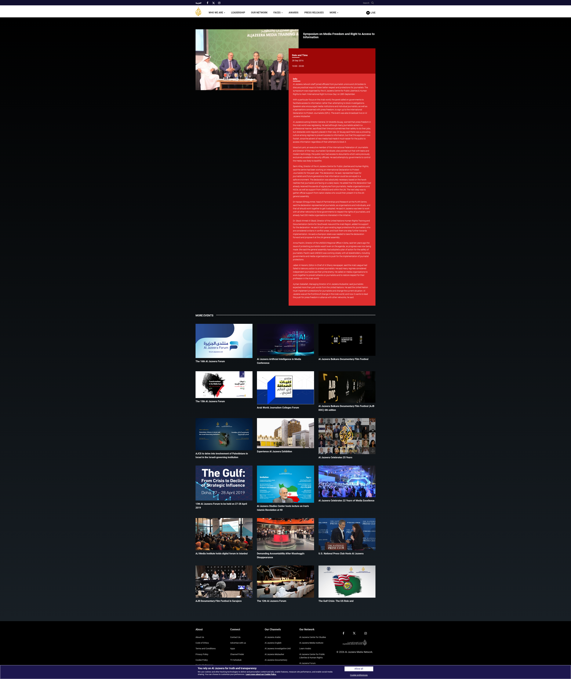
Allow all (358, 669)
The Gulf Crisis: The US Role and (336, 601)
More (333, 12)
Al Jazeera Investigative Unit (278, 648)
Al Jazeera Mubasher (274, 654)
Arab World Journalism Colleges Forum (278, 407)
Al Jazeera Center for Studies (312, 637)
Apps (232, 648)
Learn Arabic (305, 648)
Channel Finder (237, 654)
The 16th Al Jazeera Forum (210, 361)
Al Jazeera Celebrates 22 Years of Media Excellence (346, 500)
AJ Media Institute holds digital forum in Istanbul (222, 553)
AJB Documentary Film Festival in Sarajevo (219, 601)
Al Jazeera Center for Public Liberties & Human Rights (312, 656)
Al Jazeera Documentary (276, 660)
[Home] (201, 11)
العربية (198, 3)
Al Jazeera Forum (307, 663)
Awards (293, 12)
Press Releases (314, 12)
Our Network (259, 12)
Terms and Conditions (206, 648)
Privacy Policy (202, 654)
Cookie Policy (202, 660)
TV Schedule (235, 660)
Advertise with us (238, 643)
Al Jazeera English (273, 643)
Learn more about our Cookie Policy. (261, 674)
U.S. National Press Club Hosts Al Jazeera (341, 553)
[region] (285, 672)
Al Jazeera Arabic (273, 637)
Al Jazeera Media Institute (311, 643)
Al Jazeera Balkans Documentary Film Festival (343, 359)
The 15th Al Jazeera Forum (210, 401)
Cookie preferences (359, 675)
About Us (200, 637)
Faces (277, 12)
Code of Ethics (202, 643)
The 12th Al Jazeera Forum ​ (272, 601)
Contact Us (235, 637)
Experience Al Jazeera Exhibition (274, 451)
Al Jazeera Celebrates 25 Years (335, 457)
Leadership (238, 12)
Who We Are (216, 12)
